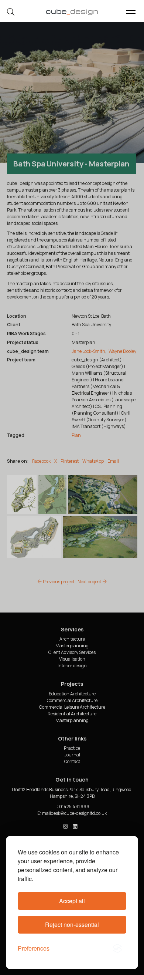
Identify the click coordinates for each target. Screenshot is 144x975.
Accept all (72, 901)
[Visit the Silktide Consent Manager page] (117, 948)
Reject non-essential (72, 924)
